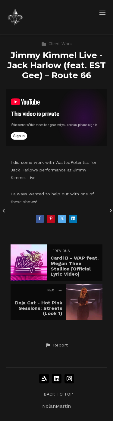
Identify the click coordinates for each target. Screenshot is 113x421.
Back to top (58, 394)
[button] (56, 345)
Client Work (60, 43)
